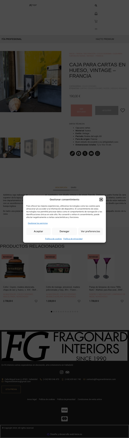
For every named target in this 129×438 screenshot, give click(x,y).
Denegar (64, 231)
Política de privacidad (72, 238)
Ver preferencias (90, 231)
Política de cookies (53, 238)
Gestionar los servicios (38, 223)
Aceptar (38, 231)
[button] (101, 199)
